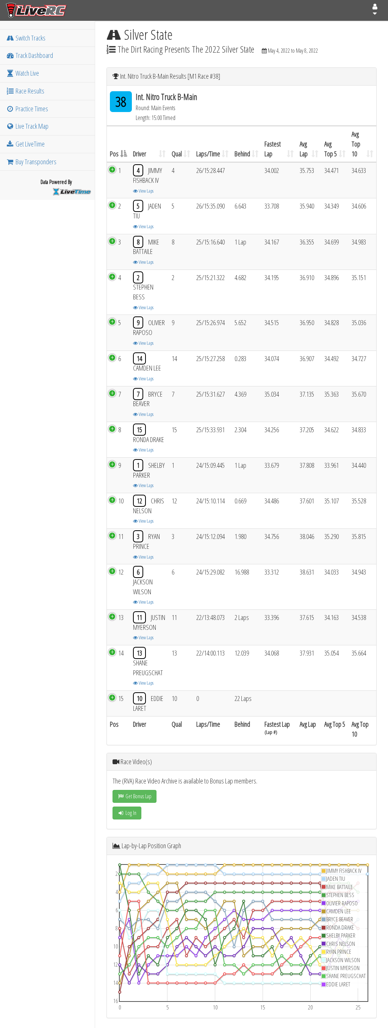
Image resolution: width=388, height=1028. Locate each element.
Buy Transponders (35, 161)
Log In (130, 812)
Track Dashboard (33, 55)
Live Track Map (31, 126)
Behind (242, 153)
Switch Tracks (29, 37)
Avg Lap (304, 148)
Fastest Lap (272, 148)
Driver (139, 153)
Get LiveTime (29, 143)
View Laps (145, 190)
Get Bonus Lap (138, 796)
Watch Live (26, 73)
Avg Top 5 (330, 148)
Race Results (29, 90)
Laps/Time (208, 153)
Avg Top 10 (356, 143)
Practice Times (31, 108)
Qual (177, 153)
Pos (114, 153)
